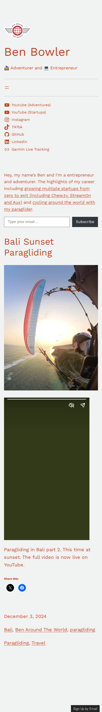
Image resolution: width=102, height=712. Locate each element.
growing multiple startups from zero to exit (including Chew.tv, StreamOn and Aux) (47, 195)
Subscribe (85, 221)
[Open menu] (7, 87)
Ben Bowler (37, 52)
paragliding (82, 629)
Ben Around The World (41, 629)
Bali (8, 629)
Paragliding (16, 643)
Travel (38, 643)
